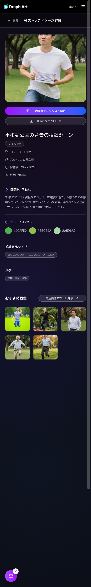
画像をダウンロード (49, 121)
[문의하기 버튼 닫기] (16, 571)
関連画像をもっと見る (59, 298)
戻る (15, 20)
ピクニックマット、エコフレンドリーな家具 (31, 254)
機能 (71, 6)
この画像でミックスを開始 (48, 111)
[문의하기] (11, 576)
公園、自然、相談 (17, 278)
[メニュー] (83, 7)
